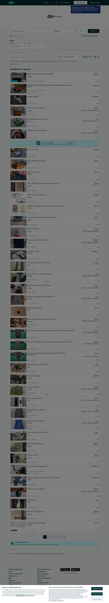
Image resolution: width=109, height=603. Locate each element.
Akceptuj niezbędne (97, 593)
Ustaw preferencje (96, 599)
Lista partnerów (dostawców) (56, 600)
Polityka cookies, (20, 595)
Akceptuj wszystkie (97, 588)
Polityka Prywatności (30, 595)
